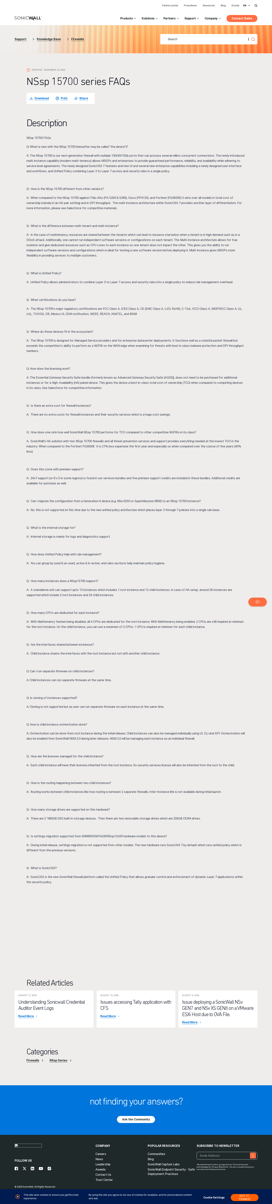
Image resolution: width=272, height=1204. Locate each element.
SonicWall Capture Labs (164, 1164)
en (244, 5)
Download (42, 98)
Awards (100, 1169)
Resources (209, 5)
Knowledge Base (49, 39)
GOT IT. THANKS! (245, 1197)
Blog (223, 5)
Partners (169, 18)
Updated (37, 70)
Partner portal (170, 5)
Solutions (148, 18)
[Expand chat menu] (257, 602)
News (99, 1159)
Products (126, 18)
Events (235, 5)
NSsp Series (58, 1060)
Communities (156, 1154)
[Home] (28, 18)
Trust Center (104, 1180)
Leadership (102, 1164)
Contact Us (103, 1174)
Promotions (190, 5)
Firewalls (77, 39)
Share (83, 98)
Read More (26, 1016)
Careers (100, 1154)
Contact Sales (242, 18)
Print (64, 98)
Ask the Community (136, 1119)
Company (211, 18)
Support (190, 18)
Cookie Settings (214, 1197)
